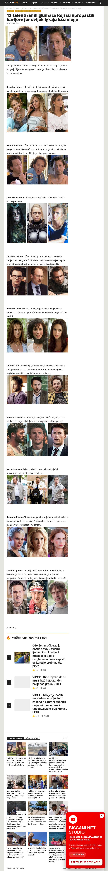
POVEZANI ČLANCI (15, 738)
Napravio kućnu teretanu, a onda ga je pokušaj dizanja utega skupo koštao (15, 794)
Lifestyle (54, 3)
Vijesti (34, 3)
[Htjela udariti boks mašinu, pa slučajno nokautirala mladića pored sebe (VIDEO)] (58, 782)
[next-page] (67, 738)
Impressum (90, 3)
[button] (100, 3)
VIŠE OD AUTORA (32, 738)
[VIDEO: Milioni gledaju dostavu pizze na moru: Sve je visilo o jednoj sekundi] (37, 839)
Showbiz (26, 11)
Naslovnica (10, 8)
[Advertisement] (37, 726)
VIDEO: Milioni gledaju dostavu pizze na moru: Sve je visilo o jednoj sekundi (37, 851)
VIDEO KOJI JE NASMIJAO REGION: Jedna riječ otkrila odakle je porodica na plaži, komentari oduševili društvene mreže (58, 855)
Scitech (78, 3)
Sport (44, 3)
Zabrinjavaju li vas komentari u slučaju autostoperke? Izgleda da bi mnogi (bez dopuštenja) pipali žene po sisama (16, 823)
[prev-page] (64, 738)
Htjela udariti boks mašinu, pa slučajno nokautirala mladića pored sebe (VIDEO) (57, 794)
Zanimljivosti (35, 11)
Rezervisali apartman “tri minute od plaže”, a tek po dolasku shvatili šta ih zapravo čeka (37, 820)
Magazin (66, 3)
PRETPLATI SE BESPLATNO (85, 862)
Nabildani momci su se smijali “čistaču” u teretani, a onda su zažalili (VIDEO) (37, 794)
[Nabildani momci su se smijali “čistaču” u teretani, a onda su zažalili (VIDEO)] (37, 782)
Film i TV (26, 8)
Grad (25, 3)
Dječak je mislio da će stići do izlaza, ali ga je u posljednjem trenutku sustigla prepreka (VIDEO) (37, 762)
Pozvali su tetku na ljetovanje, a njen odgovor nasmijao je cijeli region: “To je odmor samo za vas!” (15, 852)
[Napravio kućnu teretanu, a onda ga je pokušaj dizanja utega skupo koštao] (16, 782)
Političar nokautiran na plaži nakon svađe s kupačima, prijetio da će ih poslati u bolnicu (16, 761)
